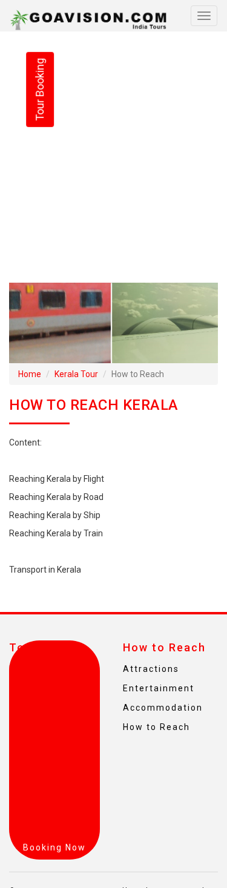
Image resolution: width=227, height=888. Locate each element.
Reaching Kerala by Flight (56, 479)
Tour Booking (39, 89)
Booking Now (54, 847)
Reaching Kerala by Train (56, 533)
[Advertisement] (113, 157)
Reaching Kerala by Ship (54, 515)
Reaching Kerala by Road (56, 497)
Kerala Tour (76, 374)
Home (29, 374)
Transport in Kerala (45, 569)
